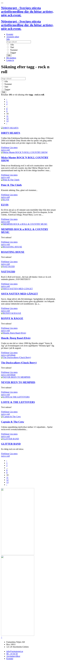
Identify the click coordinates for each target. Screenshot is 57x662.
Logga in (10, 60)
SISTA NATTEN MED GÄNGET (19, 293)
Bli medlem (11, 58)
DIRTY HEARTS (10, 133)
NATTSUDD (8, 271)
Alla (12, 44)
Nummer (14, 50)
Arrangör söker (12, 37)
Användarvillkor (13, 656)
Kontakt (9, 34)
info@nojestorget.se (14, 651)
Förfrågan (5, 147)
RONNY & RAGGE (12, 318)
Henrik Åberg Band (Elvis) (15, 338)
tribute (13, 355)
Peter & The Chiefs (11, 185)
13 (7, 121)
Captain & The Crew (12, 421)
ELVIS (4, 204)
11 (7, 116)
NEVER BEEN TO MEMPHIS (18, 382)
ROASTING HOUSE (12, 252)
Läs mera (13, 147)
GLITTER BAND (11, 443)
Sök (8, 39)
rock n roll (5, 150)
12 (7, 118)
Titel (12, 47)
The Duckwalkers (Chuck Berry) (19, 362)
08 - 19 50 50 (12, 654)
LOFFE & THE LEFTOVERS (18, 402)
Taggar (13, 53)
